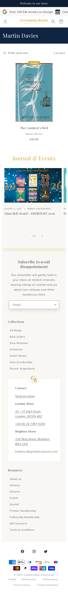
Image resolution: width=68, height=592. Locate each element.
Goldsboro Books (32, 575)
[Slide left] (26, 236)
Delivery (15, 485)
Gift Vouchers (18, 523)
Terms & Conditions (22, 529)
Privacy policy (50, 579)
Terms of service (21, 585)
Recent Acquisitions (22, 368)
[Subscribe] (55, 305)
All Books (16, 330)
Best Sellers (17, 336)
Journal (14, 504)
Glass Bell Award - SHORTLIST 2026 (29, 213)
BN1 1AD (21, 444)
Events (14, 498)
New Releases (19, 343)
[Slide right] (42, 236)
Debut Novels (18, 355)
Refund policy (29, 579)
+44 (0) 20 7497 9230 (30, 424)
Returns (15, 491)
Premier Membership (23, 510)
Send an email (25, 396)
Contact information (47, 585)
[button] (5, 22)
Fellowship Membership (25, 517)
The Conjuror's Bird (34, 130)
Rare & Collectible (21, 362)
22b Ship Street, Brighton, (32, 439)
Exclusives (16, 349)
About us (15, 479)
